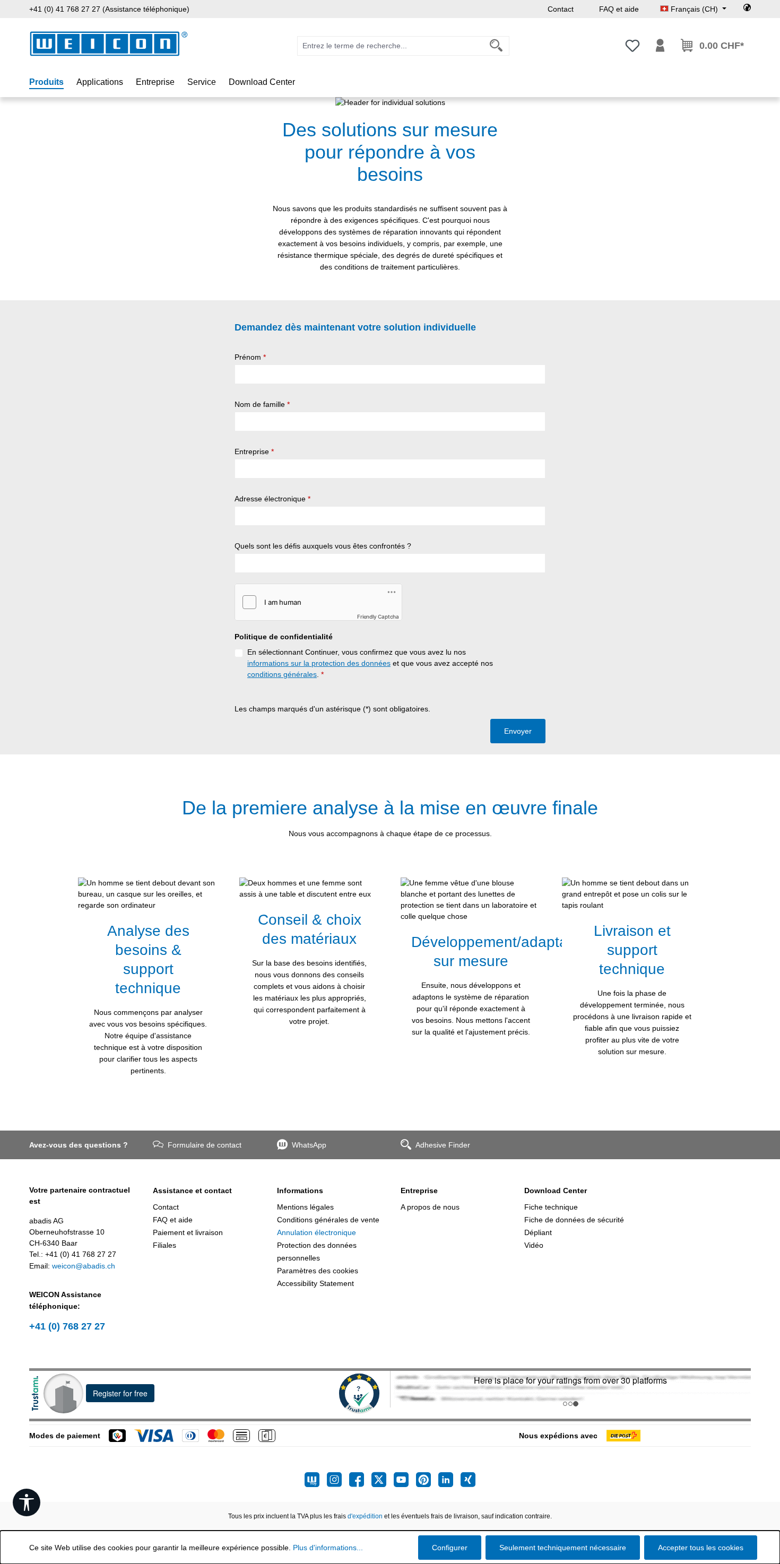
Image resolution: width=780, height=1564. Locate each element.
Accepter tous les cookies (700, 1547)
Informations (300, 1190)
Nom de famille (262, 404)
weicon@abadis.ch (83, 1266)
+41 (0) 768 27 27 (67, 1326)
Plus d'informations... (328, 1547)
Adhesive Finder (442, 1145)
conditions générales (282, 674)
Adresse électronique (272, 498)
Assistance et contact (192, 1190)
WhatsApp (309, 1145)
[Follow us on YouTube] (405, 1479)
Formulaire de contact (204, 1145)
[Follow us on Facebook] (360, 1479)
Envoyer (518, 731)
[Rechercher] (496, 46)
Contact (561, 9)
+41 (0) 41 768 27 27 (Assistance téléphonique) (109, 9)
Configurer (449, 1547)
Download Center (555, 1190)
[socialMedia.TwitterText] (382, 1479)
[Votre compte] (660, 46)
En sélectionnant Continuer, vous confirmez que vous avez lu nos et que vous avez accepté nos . (370, 663)
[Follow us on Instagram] (338, 1479)
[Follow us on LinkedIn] (449, 1479)
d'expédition (365, 1516)
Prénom (250, 357)
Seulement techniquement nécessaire (562, 1547)
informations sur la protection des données (319, 663)
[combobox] (390, 46)
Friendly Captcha (378, 616)
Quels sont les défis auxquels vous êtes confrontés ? (323, 546)
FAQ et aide (619, 9)
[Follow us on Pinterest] (427, 1479)
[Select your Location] (747, 9)
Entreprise (254, 451)
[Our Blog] (316, 1479)
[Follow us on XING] (468, 1479)
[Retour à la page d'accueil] (108, 44)
